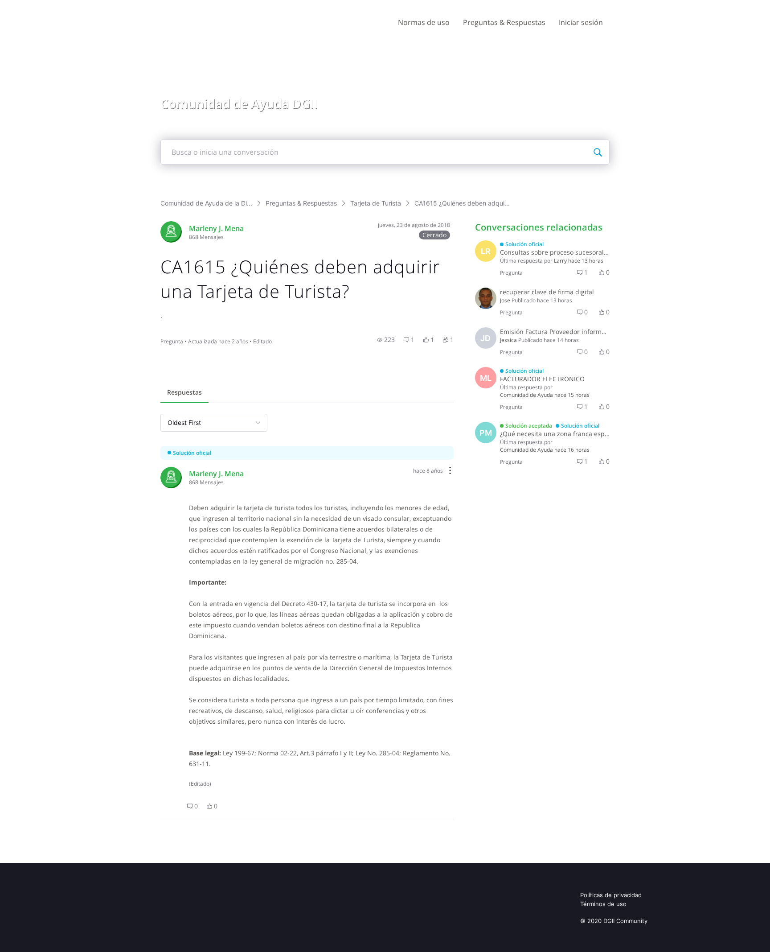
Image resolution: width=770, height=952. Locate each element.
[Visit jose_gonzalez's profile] (485, 298)
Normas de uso (424, 22)
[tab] (184, 393)
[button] (386, 339)
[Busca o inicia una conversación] (597, 152)
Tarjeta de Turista (375, 203)
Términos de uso (603, 903)
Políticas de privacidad (611, 894)
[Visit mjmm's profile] (171, 232)
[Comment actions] (450, 471)
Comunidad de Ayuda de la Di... (206, 203)
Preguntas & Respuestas (504, 22)
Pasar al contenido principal (48, 6)
